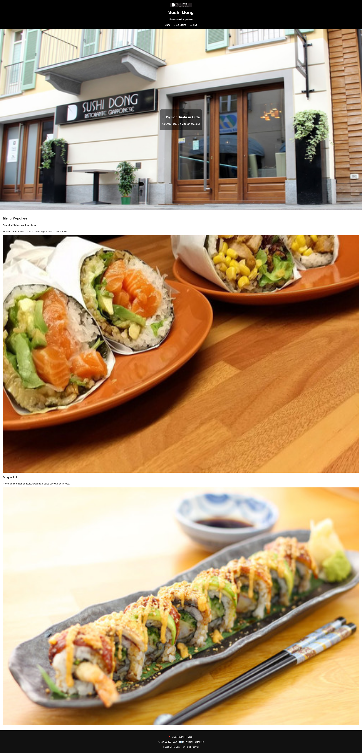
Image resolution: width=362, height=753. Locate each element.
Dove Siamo (180, 24)
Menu (167, 24)
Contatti (193, 24)
